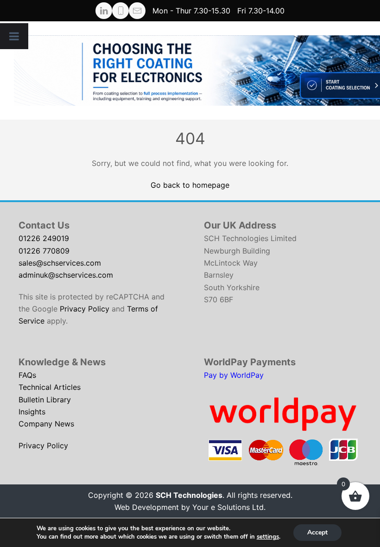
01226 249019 (44, 238)
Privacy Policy (84, 308)
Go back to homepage (190, 185)
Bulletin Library (45, 399)
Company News (46, 423)
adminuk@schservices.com (66, 275)
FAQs (27, 375)
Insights (32, 411)
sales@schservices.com (60, 262)
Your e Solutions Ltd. (229, 507)
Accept (317, 532)
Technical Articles (50, 387)
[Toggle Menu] (14, 36)
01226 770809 (44, 250)
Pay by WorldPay (234, 375)
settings (268, 537)
